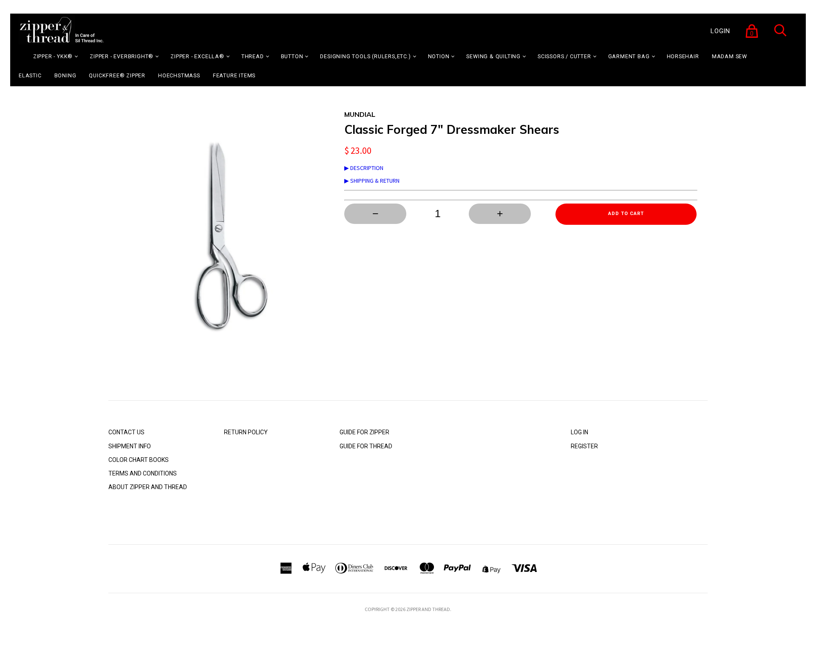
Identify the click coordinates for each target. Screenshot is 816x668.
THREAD (252, 56)
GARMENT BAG (629, 56)
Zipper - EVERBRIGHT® (121, 56)
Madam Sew (729, 56)
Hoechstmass (179, 75)
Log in (579, 432)
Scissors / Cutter (564, 56)
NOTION (439, 56)
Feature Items (234, 75)
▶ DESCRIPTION (363, 168)
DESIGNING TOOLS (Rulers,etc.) (365, 56)
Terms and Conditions (142, 473)
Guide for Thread (366, 446)
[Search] (780, 35)
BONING (65, 75)
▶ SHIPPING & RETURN (372, 180)
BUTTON (292, 56)
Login (720, 31)
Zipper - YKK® (53, 56)
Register (584, 446)
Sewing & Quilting (493, 56)
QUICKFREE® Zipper (117, 75)
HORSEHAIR (683, 56)
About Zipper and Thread (147, 487)
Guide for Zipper (364, 432)
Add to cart (626, 213)
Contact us (126, 432)
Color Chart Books (138, 459)
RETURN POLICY (246, 432)
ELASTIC (30, 75)
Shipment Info (129, 446)
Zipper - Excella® (197, 56)
